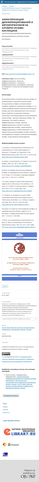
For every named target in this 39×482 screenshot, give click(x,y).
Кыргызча (6, 412)
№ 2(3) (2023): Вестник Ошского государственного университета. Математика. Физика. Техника (17, 9)
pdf (6, 286)
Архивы (11, 6)
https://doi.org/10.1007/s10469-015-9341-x (15, 204)
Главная (4, 6)
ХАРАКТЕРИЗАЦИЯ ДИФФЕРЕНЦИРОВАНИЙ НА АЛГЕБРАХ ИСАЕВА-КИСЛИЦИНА (21, 378)
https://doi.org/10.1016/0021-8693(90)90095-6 (16, 166)
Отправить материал (11, 395)
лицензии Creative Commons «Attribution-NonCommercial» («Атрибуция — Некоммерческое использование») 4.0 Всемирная (18, 359)
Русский (5, 410)
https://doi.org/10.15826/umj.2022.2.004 (15, 157)
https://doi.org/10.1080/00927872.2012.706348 (17, 191)
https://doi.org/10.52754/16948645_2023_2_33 (19, 74)
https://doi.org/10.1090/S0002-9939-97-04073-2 (20, 227)
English (5, 407)
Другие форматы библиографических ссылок (16, 318)
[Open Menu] (2, 2)
